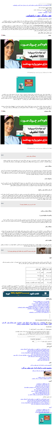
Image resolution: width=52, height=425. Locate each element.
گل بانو (4, 322)
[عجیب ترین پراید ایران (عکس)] (44, 377)
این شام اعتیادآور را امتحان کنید (42, 384)
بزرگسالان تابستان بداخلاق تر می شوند (41, 304)
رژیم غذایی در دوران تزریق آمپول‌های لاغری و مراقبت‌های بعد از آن (35, 352)
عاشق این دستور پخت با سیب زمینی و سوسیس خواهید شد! (36, 387)
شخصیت (40, 12)
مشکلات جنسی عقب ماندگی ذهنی (39, 324)
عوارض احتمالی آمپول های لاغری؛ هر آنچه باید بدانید (38, 350)
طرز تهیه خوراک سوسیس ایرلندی (42, 392)
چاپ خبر (49, 11)
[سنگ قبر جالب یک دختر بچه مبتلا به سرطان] (41, 370)
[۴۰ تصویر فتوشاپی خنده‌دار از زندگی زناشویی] (41, 378)
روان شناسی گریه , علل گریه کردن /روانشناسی (39, 312)
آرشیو (50, 407)
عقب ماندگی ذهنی (11, 322)
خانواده (50, 12)
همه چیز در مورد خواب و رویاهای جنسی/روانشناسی (38, 308)
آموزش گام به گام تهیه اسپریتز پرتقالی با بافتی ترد (38, 394)
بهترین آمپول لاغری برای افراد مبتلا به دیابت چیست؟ (38, 351)
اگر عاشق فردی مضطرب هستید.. (42, 302)
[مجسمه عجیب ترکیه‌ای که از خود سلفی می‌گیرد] (40, 365)
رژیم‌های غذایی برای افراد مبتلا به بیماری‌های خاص (38, 356)
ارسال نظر (38, 339)
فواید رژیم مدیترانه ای (44, 357)
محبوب (47, 396)
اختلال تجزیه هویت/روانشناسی (42, 311)
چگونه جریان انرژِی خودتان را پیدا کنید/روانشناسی (38, 306)
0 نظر (46, 11)
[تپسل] (17, 77)
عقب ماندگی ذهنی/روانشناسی (38, 15)
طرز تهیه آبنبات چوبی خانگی (43, 360)
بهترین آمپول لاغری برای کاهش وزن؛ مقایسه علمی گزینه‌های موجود (35, 349)
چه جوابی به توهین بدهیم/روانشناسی (41, 309)
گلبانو (50, 324)
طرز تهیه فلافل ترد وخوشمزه (43, 383)
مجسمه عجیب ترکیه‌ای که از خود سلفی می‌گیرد (36, 368)
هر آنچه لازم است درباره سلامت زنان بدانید (40, 353)
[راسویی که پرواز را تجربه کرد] (47, 376)
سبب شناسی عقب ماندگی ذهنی (31, 322)
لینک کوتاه (49, 320)
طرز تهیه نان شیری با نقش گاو (42, 388)
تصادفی (44, 396)
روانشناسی (45, 12)
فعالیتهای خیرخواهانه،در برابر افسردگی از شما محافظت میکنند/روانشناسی (33, 307)
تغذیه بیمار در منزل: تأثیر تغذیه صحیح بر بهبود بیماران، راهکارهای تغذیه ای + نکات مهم (31, 355)
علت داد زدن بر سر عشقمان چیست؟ (41, 301)
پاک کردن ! (33, 339)
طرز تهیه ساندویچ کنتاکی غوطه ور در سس (40, 391)
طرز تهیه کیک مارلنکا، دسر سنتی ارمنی (40, 393)
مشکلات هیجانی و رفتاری (23, 324)
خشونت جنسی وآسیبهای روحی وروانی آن (40, 303)
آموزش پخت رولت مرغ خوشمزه (42, 386)
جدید (50, 396)
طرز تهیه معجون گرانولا (44, 358)
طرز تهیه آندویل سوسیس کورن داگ (41, 389)
